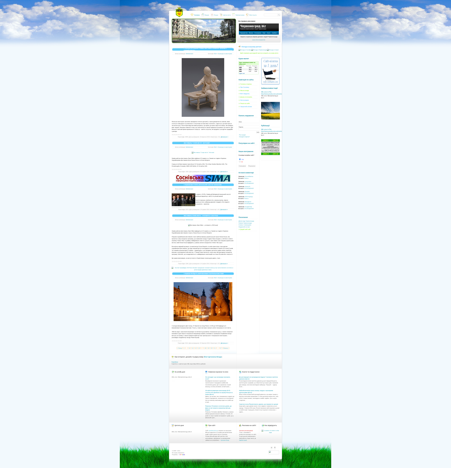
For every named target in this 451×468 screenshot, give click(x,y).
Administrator (189, 53)
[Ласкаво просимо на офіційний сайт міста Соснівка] (179, 12)
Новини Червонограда (245, 223)
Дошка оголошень (246, 97)
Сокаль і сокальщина (245, 225)
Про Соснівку (244, 87)
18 (205, 348)
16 (199, 348)
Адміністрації (243, 440)
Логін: (240, 122)
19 (208, 348)
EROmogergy (249, 196)
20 (211, 348)
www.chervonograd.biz (258, 39)
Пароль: (241, 127)
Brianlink (247, 191)
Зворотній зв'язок (246, 106)
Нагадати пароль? (244, 136)
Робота (246, 178)
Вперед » (226, 348)
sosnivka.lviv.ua (213, 430)
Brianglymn (248, 201)
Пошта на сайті (245, 103)
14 (192, 348)
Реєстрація (242, 135)
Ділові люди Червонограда (246, 221)
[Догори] (276, 450)
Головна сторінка (246, 84)
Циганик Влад (225, 440)
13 (189, 348)
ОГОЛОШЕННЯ (249, 183)
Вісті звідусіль (245, 93)
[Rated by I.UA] (274, 454)
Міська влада (244, 90)
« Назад (179, 348)
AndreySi (247, 186)
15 (196, 348)
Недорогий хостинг (244, 227)
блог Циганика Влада (213, 357)
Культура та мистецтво (225, 53)
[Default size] (271, 448)
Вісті (215, 53)
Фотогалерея (244, 100)
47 (221, 348)
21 (215, 348)
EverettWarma (249, 176)
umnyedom (248, 181)
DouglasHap (248, 206)
